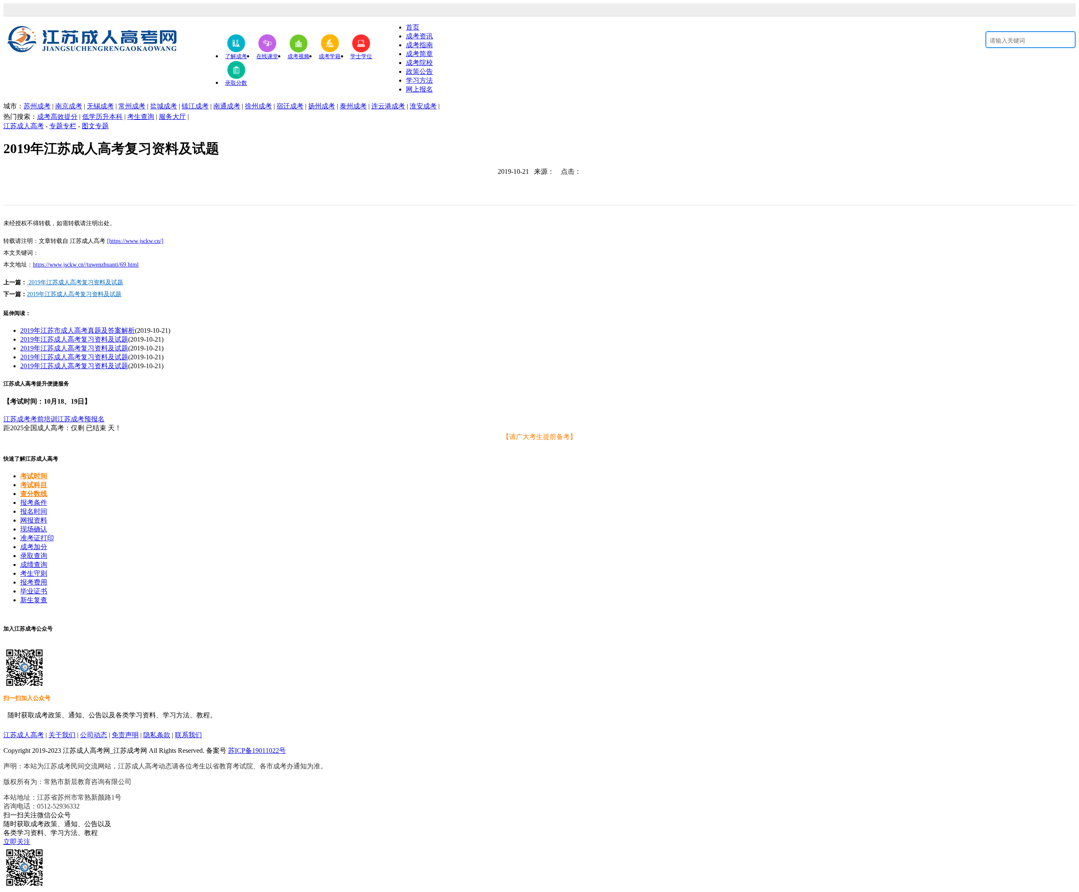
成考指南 (419, 45)
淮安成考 (423, 106)
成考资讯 (419, 36)
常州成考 (131, 106)
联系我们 (188, 734)
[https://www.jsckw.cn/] (135, 241)
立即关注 (16, 841)
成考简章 (419, 53)
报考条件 (33, 502)
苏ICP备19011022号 (257, 750)
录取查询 (33, 555)
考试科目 (33, 484)
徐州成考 (258, 106)
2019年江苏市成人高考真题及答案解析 (77, 330)
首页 (412, 27)
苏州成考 (37, 106)
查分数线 (33, 493)
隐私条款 (156, 734)
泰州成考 (353, 106)
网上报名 (419, 89)
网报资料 (33, 520)
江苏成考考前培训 (30, 419)
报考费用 (33, 582)
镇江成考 (195, 106)
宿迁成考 (289, 106)
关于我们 (61, 734)
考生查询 (140, 116)
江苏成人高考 (23, 125)
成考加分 (33, 546)
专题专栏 (62, 125)
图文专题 (95, 125)
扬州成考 (321, 106)
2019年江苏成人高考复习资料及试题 (75, 282)
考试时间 (33, 476)
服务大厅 (172, 116)
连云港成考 (388, 106)
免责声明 (125, 734)
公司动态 (93, 734)
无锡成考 (100, 106)
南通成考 (226, 106)
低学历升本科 (102, 116)
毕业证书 (33, 591)
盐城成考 (163, 106)
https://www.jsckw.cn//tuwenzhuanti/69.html (86, 264)
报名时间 (33, 511)
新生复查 (33, 600)
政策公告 (419, 71)
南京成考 (68, 106)
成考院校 (419, 62)
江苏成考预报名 (81, 419)
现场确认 (33, 529)
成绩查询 (33, 564)
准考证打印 (37, 538)
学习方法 (419, 80)
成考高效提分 (57, 116)
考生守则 (33, 573)
